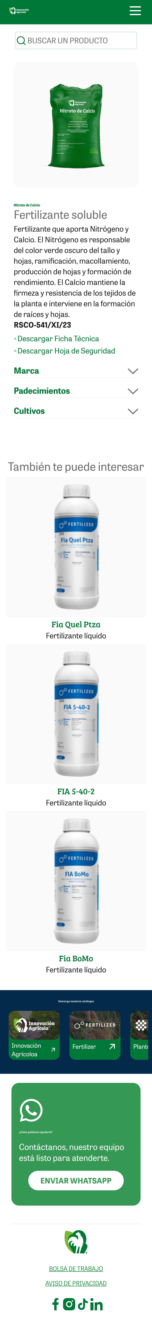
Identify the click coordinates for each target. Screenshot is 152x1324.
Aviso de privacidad (76, 1283)
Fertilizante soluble (60, 214)
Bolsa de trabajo (76, 1268)
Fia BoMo (76, 958)
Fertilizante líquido (76, 635)
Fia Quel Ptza (76, 624)
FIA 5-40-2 (76, 791)
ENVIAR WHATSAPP (76, 1180)
